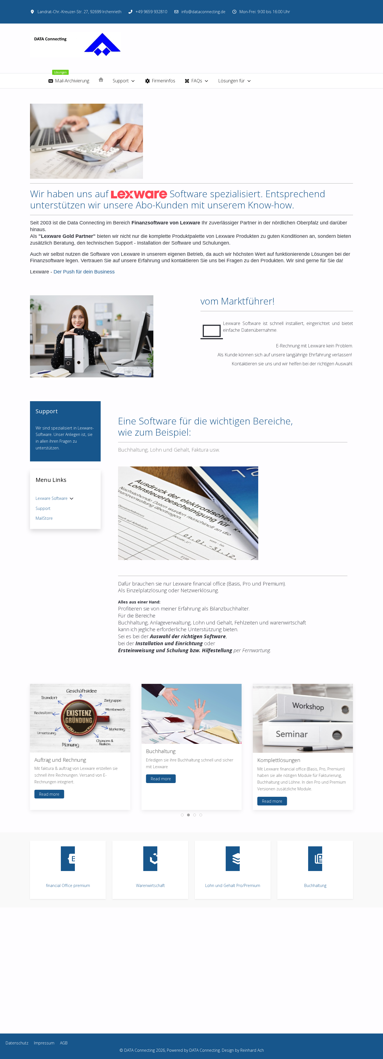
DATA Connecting (204, 1050)
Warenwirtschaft (150, 885)
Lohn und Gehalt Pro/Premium (232, 885)
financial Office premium (68, 885)
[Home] (101, 79)
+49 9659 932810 (151, 11)
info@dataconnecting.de (203, 11)
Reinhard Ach (252, 1050)
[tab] (182, 815)
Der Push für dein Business (84, 272)
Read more (49, 794)
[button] (188, 512)
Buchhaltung (315, 885)
